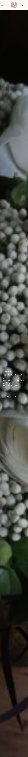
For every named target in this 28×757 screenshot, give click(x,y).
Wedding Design (10, 396)
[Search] (22, 5)
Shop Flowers (10, 392)
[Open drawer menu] (2, 5)
